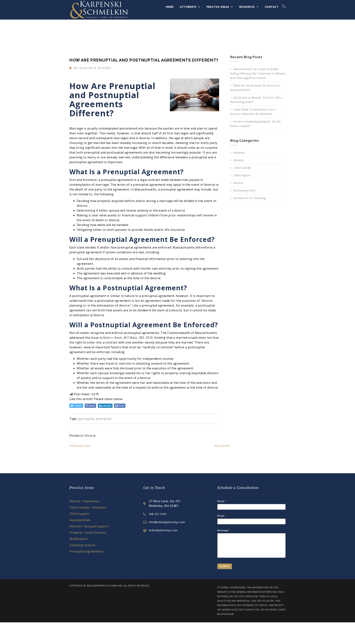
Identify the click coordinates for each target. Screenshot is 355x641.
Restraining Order (244, 190)
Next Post (220, 446)
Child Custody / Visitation (87, 507)
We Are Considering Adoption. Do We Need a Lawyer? (255, 124)
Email (221, 515)
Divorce (90, 435)
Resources (247, 6)
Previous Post (81, 446)
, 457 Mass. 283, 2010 (137, 338)
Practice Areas (218, 6)
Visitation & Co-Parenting (249, 198)
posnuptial (86, 419)
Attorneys (188, 6)
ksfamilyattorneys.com (163, 530)
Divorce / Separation (84, 501)
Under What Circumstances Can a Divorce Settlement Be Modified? (253, 112)
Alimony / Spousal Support (89, 526)
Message (223, 530)
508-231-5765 (157, 514)
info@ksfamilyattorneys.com (167, 522)
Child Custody (242, 167)
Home (170, 6)
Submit (224, 566)
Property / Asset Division (87, 533)
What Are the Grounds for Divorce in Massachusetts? (255, 88)
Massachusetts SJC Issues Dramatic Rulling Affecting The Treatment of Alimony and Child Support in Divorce (257, 73)
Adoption (239, 152)
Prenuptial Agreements (86, 551)
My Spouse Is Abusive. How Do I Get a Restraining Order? (256, 100)
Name (221, 501)
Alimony (238, 160)
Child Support (241, 175)
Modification (78, 539)
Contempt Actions (82, 545)
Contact (271, 6)
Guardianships (80, 520)
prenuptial (103, 419)
